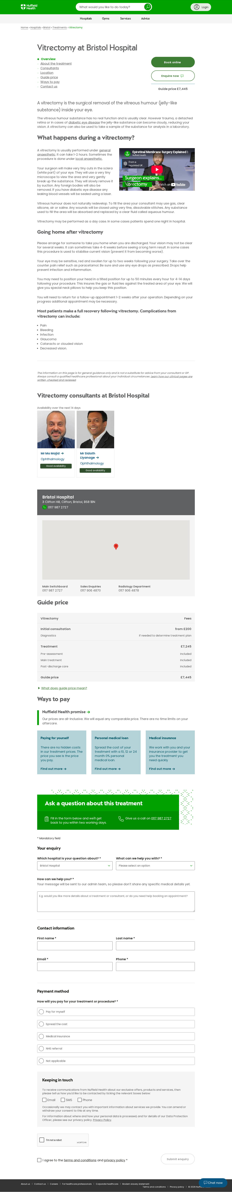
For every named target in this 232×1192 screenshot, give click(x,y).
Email (51, 1100)
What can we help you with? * (139, 858)
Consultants (49, 68)
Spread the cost (56, 1024)
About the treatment (56, 63)
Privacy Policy (102, 1120)
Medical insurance (58, 1036)
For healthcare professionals (77, 1183)
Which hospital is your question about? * (69, 858)
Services (125, 18)
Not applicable (56, 1061)
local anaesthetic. (89, 159)
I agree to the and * (85, 1160)
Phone (87, 1100)
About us (25, 1183)
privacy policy (114, 1160)
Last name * (125, 938)
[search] (114, 7)
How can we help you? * (55, 879)
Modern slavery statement (135, 1183)
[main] (116, 601)
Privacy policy (177, 1186)
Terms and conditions (154, 1186)
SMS (69, 1100)
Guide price (49, 77)
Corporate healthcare (107, 1183)
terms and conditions (80, 1160)
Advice (145, 18)
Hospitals (86, 18)
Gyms (105, 18)
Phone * (122, 959)
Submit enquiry (178, 1159)
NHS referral (54, 1048)
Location (46, 73)
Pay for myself (55, 1012)
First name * (46, 938)
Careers (54, 1183)
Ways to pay (50, 82)
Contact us (48, 86)
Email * (42, 959)
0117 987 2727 (161, 818)
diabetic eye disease (84, 122)
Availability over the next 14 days (59, 408)
